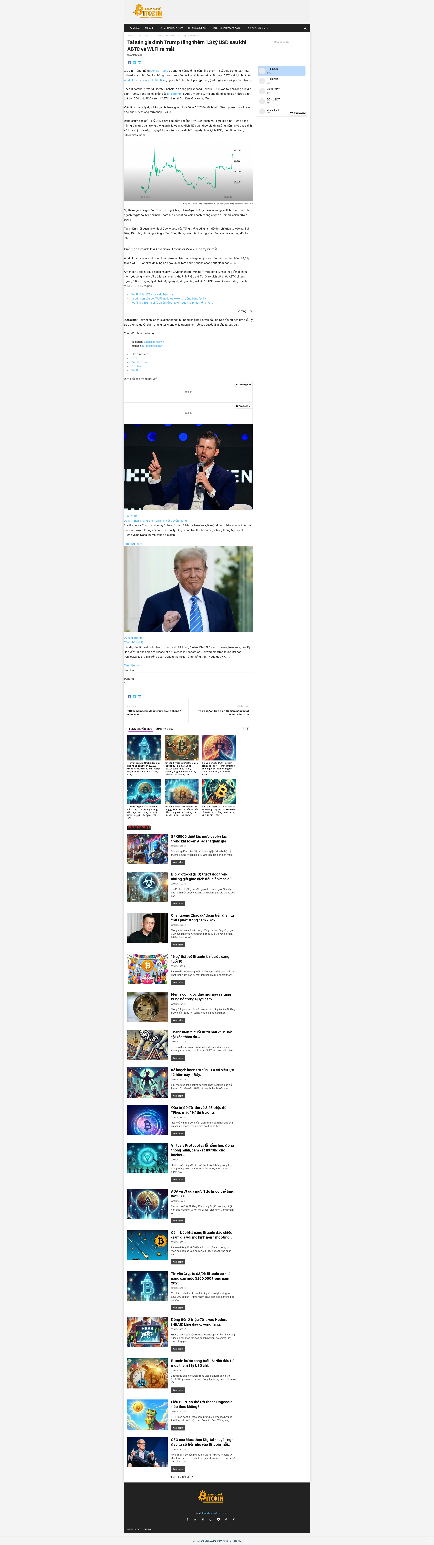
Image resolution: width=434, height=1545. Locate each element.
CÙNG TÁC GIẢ (164, 728)
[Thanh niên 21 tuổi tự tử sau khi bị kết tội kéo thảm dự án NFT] (147, 1045)
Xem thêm (178, 862)
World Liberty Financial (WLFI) (143, 80)
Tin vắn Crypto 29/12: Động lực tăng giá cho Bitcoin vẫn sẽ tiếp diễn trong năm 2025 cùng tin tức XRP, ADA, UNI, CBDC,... (181, 811)
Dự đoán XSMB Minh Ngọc (214, 1541)
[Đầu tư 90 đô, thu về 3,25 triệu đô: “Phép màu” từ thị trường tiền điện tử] (147, 1120)
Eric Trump (174, 93)
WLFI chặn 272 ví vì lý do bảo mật (152, 294)
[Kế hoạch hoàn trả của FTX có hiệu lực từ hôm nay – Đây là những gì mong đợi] (147, 1082)
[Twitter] (134, 62)
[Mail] (203, 1519)
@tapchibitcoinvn (154, 341)
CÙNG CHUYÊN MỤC (140, 728)
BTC (134, 358)
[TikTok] (226, 1519)
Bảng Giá (135, 28)
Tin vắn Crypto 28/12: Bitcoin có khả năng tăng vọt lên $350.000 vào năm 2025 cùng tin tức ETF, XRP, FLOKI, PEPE (218, 811)
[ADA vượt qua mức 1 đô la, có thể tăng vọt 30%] (147, 1204)
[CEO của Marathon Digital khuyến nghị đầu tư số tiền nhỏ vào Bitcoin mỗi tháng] (147, 1452)
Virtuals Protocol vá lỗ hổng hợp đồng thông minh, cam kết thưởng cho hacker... (202, 1150)
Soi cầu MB (235, 1541)
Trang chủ (131, 35)
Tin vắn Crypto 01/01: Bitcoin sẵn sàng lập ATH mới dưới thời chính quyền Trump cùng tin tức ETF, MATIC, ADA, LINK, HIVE (218, 768)
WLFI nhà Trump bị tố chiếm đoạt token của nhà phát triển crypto (172, 302)
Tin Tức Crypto (197, 28)
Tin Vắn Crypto (144, 35)
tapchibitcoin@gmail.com (214, 1513)
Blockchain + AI (256, 28)
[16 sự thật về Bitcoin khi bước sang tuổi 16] (147, 969)
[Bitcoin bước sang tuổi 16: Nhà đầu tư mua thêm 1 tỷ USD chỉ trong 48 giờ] (147, 1373)
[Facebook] (129, 62)
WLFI (134, 370)
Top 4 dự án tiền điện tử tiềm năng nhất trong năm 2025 (223, 712)
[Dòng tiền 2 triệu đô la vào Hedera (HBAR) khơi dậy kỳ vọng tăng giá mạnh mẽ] (147, 1332)
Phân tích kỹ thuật (172, 28)
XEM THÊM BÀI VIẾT (181, 1477)
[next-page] (247, 729)
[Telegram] (139, 62)
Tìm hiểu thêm (133, 543)
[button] (305, 28)
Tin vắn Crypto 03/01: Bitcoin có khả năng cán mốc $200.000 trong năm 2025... (201, 1278)
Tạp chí (149, 28)
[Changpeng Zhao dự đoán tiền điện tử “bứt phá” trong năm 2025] (147, 928)
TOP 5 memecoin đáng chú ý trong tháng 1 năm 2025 (154, 712)
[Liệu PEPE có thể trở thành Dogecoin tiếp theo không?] (147, 1414)
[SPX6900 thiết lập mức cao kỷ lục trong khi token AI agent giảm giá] (147, 849)
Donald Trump (159, 70)
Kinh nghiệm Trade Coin (226, 28)
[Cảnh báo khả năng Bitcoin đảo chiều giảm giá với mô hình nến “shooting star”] (147, 1245)
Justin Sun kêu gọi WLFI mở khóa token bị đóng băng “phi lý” (169, 298)
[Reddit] (211, 1519)
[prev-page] (243, 729)
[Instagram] (195, 1519)
